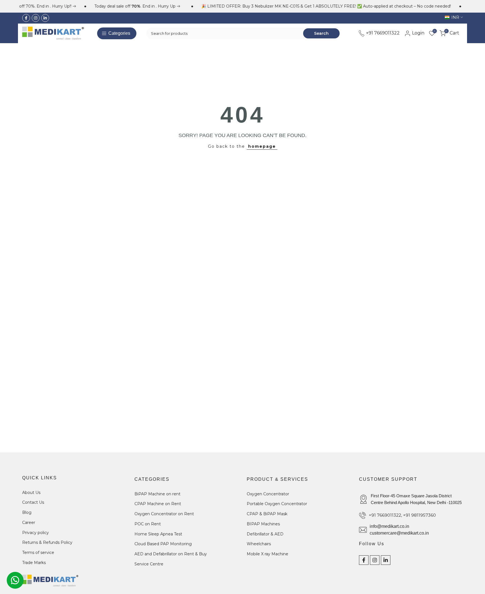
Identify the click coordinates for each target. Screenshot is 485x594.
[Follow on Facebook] (26, 18)
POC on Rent (147, 523)
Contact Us (33, 502)
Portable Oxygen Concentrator (277, 503)
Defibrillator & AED (265, 534)
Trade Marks (34, 562)
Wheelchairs (259, 543)
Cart (452, 33)
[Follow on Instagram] (36, 18)
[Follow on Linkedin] (45, 18)
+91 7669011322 (382, 33)
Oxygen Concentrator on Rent (164, 513)
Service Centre (148, 564)
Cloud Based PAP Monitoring (163, 543)
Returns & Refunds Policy (47, 542)
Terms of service (38, 552)
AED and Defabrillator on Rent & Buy (170, 553)
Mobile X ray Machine (267, 553)
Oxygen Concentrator (268, 493)
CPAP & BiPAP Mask (267, 513)
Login (417, 33)
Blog (26, 512)
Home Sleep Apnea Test (158, 534)
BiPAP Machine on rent (157, 493)
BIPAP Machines (263, 523)
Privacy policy (35, 532)
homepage (262, 146)
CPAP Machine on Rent (157, 503)
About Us (31, 492)
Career (28, 522)
